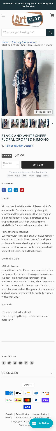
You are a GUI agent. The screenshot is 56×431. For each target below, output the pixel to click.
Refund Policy (22, 414)
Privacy (8, 417)
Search (9, 414)
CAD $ (27, 385)
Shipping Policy (39, 414)
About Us (39, 417)
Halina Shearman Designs (19, 146)
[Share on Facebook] (4, 190)
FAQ (49, 417)
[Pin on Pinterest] (22, 190)
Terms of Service (23, 417)
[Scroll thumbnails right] (51, 124)
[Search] (50, 32)
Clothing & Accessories (24, 42)
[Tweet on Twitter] (10, 190)
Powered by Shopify (28, 425)
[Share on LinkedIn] (16, 190)
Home (5, 42)
